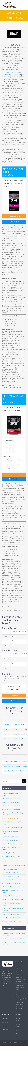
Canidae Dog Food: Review (11, 809)
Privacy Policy (21, 1042)
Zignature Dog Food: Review (12, 921)
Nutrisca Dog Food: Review (11, 872)
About (18, 1033)
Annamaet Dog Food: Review (12, 798)
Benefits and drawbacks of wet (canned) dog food (20, 1005)
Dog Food (6, 1019)
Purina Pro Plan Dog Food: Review (14, 887)
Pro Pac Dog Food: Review (11, 883)
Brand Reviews (18, 1025)
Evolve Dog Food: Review (11, 836)
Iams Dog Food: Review (10, 853)
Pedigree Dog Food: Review (12, 879)
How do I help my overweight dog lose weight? (20, 970)
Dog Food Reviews (19, 1020)
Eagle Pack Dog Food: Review (12, 827)
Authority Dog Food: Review (12, 802)
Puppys (5, 1022)
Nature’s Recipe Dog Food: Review (14, 865)
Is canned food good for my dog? (13, 938)
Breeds (5, 1026)
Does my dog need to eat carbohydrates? (20, 997)
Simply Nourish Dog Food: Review (14, 899)
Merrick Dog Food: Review (11, 856)
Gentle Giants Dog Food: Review (13, 844)
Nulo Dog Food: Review (10, 869)
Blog (17, 1030)
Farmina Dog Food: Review (11, 840)
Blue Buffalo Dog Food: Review (13, 806)
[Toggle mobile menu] (25, 3)
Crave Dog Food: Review (10, 818)
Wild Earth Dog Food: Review (12, 917)
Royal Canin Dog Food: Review (12, 896)
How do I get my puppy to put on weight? (20, 988)
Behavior (6, 1029)
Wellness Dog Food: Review (12, 914)
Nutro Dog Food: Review (11, 876)
